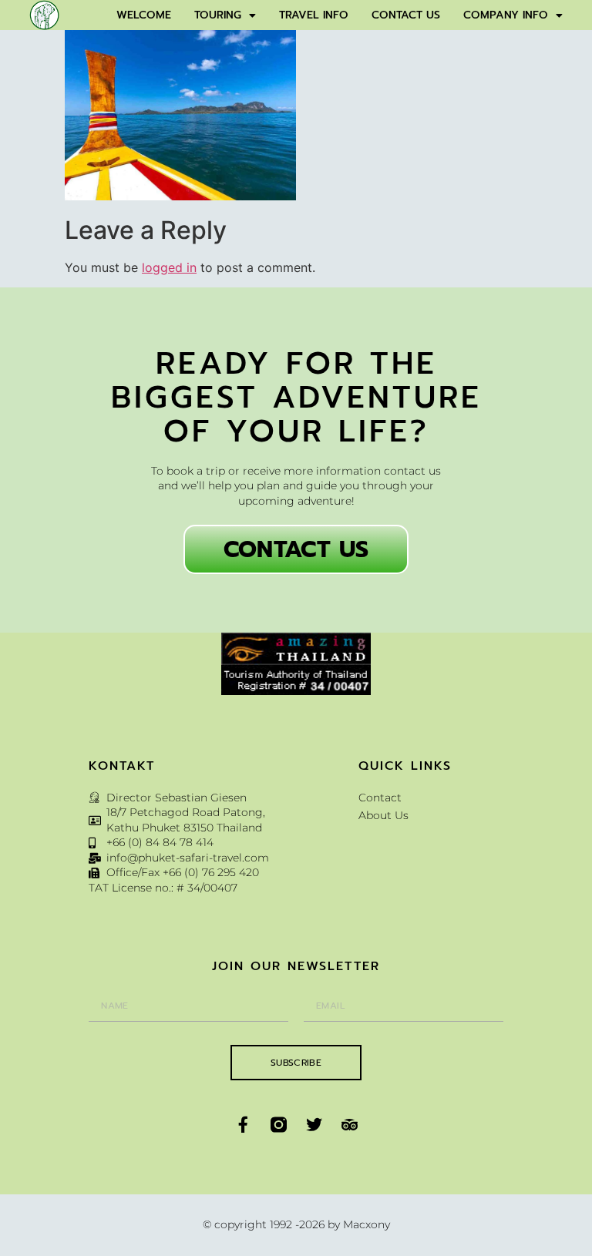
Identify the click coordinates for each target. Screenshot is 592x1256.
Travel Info (313, 15)
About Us (383, 815)
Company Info (505, 15)
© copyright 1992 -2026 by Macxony (296, 1224)
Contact (380, 797)
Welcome (143, 15)
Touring (217, 15)
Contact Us (406, 15)
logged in (169, 267)
